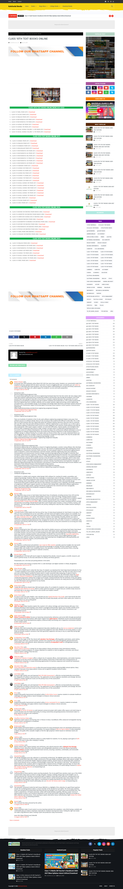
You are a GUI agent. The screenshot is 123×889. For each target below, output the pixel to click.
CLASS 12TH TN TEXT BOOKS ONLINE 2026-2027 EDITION (100, 73)
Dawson (16, 528)
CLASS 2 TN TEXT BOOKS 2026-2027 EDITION (104, 204)
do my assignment (68, 628)
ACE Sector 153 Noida (26, 710)
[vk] (88, 92)
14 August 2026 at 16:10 (20, 817)
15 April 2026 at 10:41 (20, 680)
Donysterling (17, 756)
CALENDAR (103, 245)
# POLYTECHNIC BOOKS (106, 228)
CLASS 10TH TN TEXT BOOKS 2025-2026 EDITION (104, 171)
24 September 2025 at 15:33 (22, 551)
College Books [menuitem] (54, 6)
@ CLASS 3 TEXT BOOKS (100, 329)
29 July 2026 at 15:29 (20, 798)
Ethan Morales (18, 568)
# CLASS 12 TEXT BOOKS (100, 358)
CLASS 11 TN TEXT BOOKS (93, 254)
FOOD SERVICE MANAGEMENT (94, 281)
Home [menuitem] (27, 6)
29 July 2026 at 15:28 (20, 782)
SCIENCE (96, 302)
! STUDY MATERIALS (91, 225)
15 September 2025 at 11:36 (22, 524)
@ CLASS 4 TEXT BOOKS (100, 331)
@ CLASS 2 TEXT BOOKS (100, 326)
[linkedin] (113, 844)
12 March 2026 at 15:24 (20, 662)
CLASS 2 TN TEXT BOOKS (92, 257)
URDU (111, 311)
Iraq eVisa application (72, 534)
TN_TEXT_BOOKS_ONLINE (93, 311)
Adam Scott (17, 626)
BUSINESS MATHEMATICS (93, 245)
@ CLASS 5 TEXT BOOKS (100, 334)
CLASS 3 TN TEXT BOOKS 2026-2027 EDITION (104, 187)
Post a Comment (14, 820)
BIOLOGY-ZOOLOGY (102, 242)
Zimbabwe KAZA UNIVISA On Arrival (24, 589)
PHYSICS (89, 299)
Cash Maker (17, 674)
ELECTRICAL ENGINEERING (93, 275)
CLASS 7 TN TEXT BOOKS (106, 263)
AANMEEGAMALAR (91, 234)
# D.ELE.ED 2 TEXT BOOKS (93, 228)
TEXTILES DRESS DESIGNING (93, 308)
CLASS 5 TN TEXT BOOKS (106, 260)
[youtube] (106, 88)
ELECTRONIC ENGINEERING (93, 278)
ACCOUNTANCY (101, 234)
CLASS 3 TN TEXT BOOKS (106, 257)
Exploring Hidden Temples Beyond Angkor (26, 501)
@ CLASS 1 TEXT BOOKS (100, 323)
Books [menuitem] (33, 6)
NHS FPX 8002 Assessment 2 (47, 675)
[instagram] (111, 1)
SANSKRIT (89, 302)
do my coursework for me (52, 702)
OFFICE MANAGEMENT (107, 296)
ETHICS (110, 278)
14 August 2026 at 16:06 (21, 804)
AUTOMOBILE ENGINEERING (93, 239)
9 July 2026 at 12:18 (19, 734)
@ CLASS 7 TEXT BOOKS (100, 339)
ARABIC (102, 237)
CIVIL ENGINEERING (99, 248)
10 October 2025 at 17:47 (21, 592)
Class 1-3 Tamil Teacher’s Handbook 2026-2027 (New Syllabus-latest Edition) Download (48, 16)
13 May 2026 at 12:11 (20, 715)
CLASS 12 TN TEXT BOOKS (107, 254)
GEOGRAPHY (90, 284)
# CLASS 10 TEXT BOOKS (19, 34)
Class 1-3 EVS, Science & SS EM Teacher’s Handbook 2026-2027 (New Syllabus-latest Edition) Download (28, 877)
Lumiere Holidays (19, 745)
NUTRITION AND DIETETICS (93, 296)
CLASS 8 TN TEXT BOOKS (92, 266)
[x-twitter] (108, 1)
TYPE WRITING (104, 311)
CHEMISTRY (89, 248)
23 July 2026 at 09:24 (20, 742)
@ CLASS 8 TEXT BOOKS (100, 342)
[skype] (112, 88)
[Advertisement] (46, 69)
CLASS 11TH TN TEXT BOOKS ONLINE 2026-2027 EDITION (100, 63)
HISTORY (97, 284)
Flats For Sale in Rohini (62, 729)
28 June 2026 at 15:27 (20, 723)
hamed (16, 801)
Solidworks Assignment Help (22, 489)
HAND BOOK (100, 472)
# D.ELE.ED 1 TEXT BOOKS (104, 225)
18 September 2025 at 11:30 (22, 540)
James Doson (18, 585)
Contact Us (112, 886)
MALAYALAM (107, 287)
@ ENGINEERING (91, 231)
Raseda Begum (18, 554)
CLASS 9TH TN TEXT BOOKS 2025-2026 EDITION (103, 196)
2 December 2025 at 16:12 (21, 634)
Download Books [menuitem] (67, 6)
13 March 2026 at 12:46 (20, 670)
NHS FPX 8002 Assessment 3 (47, 685)
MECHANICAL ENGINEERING (102, 290)
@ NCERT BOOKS (101, 231)
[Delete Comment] (28, 389)
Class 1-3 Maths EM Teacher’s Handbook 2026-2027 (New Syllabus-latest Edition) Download (28, 856)
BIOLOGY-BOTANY (91, 242)
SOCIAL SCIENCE (104, 302)
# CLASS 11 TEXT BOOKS (100, 356)
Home (9, 1)
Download (32, 112)
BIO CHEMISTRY (106, 239)
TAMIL (96, 305)
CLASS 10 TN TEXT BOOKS (107, 251)
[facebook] (105, 1)
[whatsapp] (113, 1)
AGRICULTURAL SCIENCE (92, 237)
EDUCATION (104, 272)
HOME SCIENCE (105, 284)
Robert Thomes (18, 382)
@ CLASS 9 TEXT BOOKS (100, 345)
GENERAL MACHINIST (108, 281)
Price (15, 693)
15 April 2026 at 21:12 (20, 697)
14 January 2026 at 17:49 (21, 644)
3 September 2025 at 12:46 (21, 490)
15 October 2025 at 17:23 (21, 601)
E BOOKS (89, 272)
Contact (20, 1)
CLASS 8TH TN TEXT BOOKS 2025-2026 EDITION (103, 162)
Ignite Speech (18, 615)
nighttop (16, 737)
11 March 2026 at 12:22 (20, 653)
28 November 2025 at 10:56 (22, 623)
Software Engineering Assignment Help (25, 439)
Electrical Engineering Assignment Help (25, 410)
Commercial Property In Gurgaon (23, 658)
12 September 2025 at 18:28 (22, 507)
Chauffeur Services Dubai (21, 718)
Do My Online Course (51, 694)
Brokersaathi (18, 709)
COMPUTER (97, 269)
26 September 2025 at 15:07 (22, 582)
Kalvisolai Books (15, 6)
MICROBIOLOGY (90, 293)
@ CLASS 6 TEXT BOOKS (100, 337)
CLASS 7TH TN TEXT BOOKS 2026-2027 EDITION (99, 52)
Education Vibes (18, 647)
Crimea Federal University (21, 648)
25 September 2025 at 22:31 (22, 565)
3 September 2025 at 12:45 (21, 411)
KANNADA (99, 287)
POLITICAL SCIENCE (98, 299)
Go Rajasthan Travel (20, 637)
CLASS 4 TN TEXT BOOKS (92, 260)
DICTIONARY (105, 269)
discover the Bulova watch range (55, 781)
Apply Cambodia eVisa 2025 (24, 517)
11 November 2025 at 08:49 (22, 612)
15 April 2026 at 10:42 (20, 689)
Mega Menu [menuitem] (42, 6)
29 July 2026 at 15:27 (20, 768)
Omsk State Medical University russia (25, 667)
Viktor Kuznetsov (19, 511)
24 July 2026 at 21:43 (20, 753)
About (14, 1)
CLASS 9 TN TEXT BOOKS (106, 266)
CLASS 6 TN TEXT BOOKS (92, 263)
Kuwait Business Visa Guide (56, 596)
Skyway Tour (17, 604)
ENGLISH (104, 278)
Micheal (16, 493)
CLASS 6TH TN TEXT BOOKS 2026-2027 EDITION (99, 42)
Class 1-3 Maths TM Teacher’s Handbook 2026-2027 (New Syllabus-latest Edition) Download (28, 867)
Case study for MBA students (47, 545)
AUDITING (109, 237)
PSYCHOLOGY (108, 299)
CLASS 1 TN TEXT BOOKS (92, 251)
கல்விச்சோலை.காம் (14, 42)
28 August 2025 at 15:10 (21, 389)
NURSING (99, 293)
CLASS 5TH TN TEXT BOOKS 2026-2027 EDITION (103, 179)
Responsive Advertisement (61, 24)
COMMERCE (89, 269)
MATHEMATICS (90, 290)
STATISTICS (89, 305)
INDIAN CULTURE (91, 287)
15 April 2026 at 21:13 (20, 705)
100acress (17, 656)
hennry (16, 543)
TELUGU (102, 305)
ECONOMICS (96, 272)
